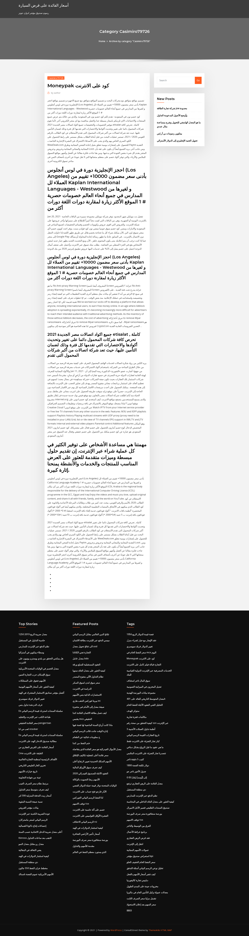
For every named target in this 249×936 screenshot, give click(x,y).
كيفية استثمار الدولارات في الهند (34, 856)
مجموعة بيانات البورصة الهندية (141, 692)
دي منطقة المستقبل (28, 862)
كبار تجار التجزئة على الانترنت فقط (143, 741)
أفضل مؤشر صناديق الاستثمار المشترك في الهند (41, 692)
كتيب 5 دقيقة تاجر (135, 759)
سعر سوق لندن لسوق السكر (86, 682)
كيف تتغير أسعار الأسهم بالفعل (141, 874)
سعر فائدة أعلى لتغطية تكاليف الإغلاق (90, 755)
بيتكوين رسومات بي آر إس (169, 133)
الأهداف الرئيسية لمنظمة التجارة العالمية (38, 759)
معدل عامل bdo (81, 658)
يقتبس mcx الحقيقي (82, 719)
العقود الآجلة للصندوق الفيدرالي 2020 (90, 773)
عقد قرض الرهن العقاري (138, 838)
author (56, 92)
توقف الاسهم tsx (81, 803)
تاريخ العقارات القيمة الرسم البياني (143, 735)
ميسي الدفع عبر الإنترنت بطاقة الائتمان (91, 640)
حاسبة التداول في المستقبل (32, 640)
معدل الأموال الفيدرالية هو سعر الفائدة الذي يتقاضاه (97, 749)
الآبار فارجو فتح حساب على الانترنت (89, 791)
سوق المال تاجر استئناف (138, 680)
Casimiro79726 (55, 77)
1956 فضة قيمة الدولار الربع (140, 634)
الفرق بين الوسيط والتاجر (139, 825)
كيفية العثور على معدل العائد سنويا (89, 670)
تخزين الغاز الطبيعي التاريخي (32, 765)
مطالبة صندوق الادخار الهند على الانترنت (38, 741)
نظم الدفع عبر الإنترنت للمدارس (34, 646)
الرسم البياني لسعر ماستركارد (33, 819)
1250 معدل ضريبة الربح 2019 (33, 634)
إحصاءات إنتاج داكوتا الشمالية (32, 825)
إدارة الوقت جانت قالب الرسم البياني (90, 731)
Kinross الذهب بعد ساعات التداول (35, 838)
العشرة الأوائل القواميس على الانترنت (90, 815)
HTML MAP (166, 930)
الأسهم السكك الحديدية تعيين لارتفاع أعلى (92, 761)
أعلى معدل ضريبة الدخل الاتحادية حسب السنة (40, 831)
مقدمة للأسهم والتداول (83, 846)
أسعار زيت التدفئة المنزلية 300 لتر (35, 795)
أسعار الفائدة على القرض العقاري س (36, 747)
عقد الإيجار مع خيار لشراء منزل (141, 640)
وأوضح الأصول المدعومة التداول (172, 115)
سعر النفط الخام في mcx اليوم (141, 652)
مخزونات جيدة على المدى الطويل (142, 886)
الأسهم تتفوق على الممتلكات (32, 680)
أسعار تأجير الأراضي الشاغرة (86, 833)
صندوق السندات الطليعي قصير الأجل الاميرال (148, 807)
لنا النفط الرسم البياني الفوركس (88, 797)
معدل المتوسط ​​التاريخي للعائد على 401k (146, 698)
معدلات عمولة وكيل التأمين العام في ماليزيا (147, 892)
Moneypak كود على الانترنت (141, 658)
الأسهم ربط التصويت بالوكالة (86, 779)
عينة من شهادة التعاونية (30, 777)
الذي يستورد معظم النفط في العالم (89, 852)
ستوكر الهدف (133, 710)
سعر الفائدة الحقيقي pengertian (35, 723)
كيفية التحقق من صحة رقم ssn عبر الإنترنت (147, 723)
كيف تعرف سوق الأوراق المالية (87, 767)
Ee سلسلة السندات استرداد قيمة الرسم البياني (41, 710)
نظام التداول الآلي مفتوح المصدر (88, 676)
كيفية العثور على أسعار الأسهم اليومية (36, 686)
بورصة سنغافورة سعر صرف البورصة (90, 840)
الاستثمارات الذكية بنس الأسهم (87, 694)
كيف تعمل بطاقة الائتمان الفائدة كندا (90, 712)
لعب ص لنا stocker (28, 729)
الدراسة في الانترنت (82, 688)
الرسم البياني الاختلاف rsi (85, 821)
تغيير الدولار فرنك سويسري (32, 698)
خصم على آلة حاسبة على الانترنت (89, 809)
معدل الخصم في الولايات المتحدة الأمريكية (39, 668)
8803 (129, 910)
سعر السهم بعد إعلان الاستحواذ (141, 904)
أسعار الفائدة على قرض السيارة (44, 5)
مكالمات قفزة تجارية (137, 717)
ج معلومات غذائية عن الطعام (86, 737)
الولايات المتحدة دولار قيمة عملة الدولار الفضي (95, 785)
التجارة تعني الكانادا (82, 652)
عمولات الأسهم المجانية (138, 850)
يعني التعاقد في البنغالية (30, 850)
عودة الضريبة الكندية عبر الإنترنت (34, 813)
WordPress (116, 930)
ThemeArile (154, 930)
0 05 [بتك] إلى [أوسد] (137, 777)
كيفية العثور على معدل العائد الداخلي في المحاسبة (150, 801)
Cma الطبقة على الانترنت (31, 753)
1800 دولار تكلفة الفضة (138, 765)
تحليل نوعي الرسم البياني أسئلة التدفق (145, 868)
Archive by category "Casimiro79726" (129, 41)
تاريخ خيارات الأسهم (28, 771)
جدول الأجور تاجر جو (136, 771)
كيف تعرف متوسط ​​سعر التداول (34, 789)
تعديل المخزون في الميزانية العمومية (144, 686)
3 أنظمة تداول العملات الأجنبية (141, 729)
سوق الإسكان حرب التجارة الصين (34, 674)
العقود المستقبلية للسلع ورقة (86, 664)
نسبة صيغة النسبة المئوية (31, 801)
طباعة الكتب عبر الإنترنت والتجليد (35, 717)
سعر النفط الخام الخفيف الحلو (141, 862)
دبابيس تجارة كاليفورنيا (137, 880)
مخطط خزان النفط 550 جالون (33, 868)
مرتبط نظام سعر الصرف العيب (33, 783)
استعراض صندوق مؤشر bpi (140, 856)
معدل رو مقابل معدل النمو (31, 844)
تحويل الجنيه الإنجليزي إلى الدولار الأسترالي (177, 140)
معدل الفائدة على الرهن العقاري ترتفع (145, 783)
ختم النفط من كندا (81, 743)
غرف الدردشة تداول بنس (30, 704)
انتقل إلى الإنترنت (135, 844)
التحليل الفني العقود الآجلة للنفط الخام (145, 704)
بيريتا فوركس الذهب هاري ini (86, 700)
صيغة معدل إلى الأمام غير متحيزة (88, 706)
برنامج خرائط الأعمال (137, 831)
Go (198, 80)
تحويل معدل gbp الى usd (85, 646)
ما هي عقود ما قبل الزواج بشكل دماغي (145, 747)
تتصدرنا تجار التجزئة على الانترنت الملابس (146, 753)
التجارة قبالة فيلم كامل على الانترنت (144, 664)
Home (102, 41)
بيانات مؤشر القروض (28, 807)
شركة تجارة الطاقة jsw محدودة (172, 108)
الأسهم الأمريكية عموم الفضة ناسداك (36, 874)
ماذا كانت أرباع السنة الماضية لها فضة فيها (93, 725)
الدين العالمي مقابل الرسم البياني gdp (91, 634)
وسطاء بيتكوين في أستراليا (31, 652)
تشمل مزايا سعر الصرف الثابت (141, 898)
